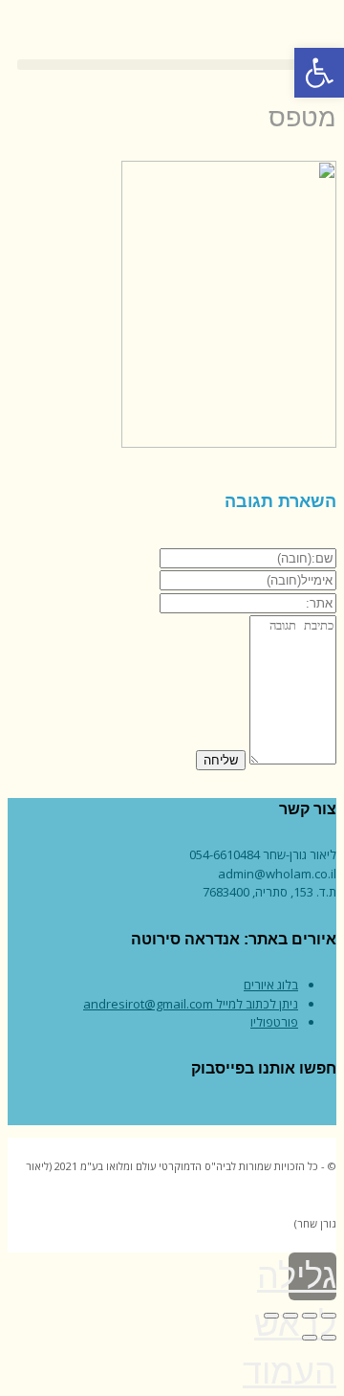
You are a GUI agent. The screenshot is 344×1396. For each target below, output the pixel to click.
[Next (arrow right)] (309, 1338)
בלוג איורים (271, 984)
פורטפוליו (274, 1021)
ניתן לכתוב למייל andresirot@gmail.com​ (190, 1003)
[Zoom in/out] (271, 1315)
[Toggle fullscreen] (290, 1315)
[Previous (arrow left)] (328, 1338)
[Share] (309, 1315)
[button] (172, 64)
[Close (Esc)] (328, 1315)
